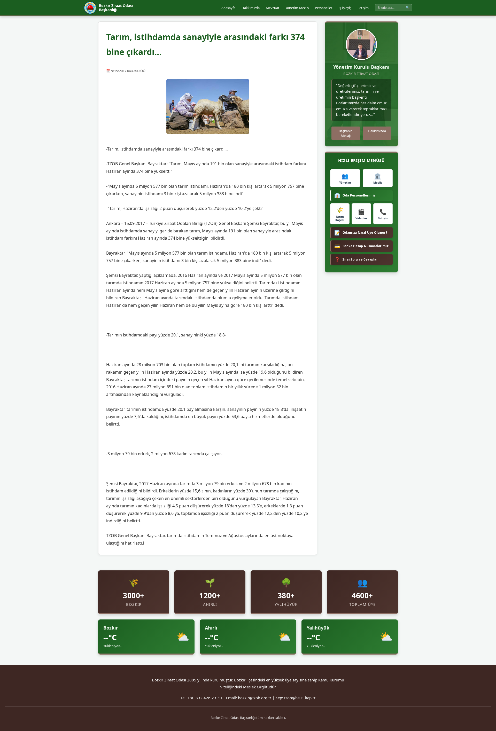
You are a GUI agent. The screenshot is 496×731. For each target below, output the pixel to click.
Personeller (323, 7)
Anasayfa (228, 7)
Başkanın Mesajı (346, 133)
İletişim (363, 7)
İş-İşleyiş (344, 7)
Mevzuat (272, 7)
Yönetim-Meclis (297, 7)
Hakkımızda (251, 7)
